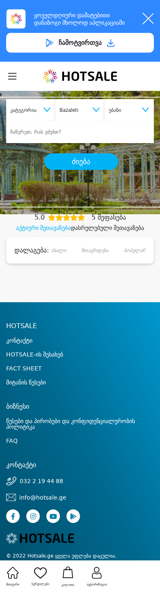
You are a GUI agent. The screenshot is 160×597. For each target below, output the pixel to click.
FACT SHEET (24, 368)
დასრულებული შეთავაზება (107, 228)
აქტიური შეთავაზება (43, 228)
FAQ (12, 440)
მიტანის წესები (26, 382)
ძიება (81, 161)
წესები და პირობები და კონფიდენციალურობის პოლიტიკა (70, 424)
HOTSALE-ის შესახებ (34, 354)
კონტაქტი (19, 340)
